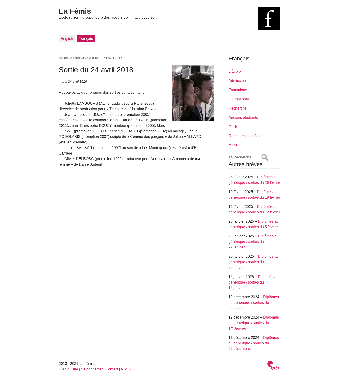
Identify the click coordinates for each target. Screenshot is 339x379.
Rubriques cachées (244, 136)
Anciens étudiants (243, 117)
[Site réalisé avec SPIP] (273, 366)
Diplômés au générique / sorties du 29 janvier (254, 241)
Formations (238, 90)
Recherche (238, 108)
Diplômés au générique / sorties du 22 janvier (254, 261)
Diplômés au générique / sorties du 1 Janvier (254, 322)
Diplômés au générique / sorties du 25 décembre (254, 343)
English (67, 39)
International (239, 99)
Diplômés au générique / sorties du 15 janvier (254, 282)
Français (86, 39)
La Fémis (75, 11)
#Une (233, 145)
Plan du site (68, 369)
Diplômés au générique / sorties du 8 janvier (254, 302)
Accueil (64, 58)
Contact (111, 369)
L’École (235, 71)
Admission (237, 81)
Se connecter (92, 369)
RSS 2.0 (128, 369)
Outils (233, 127)
